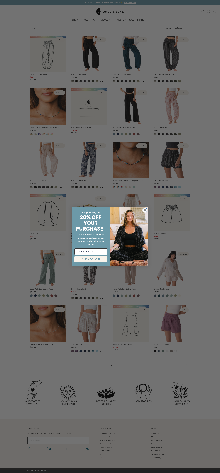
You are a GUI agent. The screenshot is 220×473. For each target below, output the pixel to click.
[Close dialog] (145, 210)
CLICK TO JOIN (91, 259)
